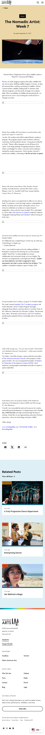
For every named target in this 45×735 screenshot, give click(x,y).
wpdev (17, 33)
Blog (3, 687)
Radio (26, 678)
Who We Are (6, 673)
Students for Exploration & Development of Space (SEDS (22, 362)
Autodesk (27, 215)
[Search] (37, 2)
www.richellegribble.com (10, 427)
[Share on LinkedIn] (18, 447)
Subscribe (22, 709)
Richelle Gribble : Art (29, 427)
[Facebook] (3, 728)
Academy (5, 656)
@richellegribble (7, 429)
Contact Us (5, 640)
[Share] (25, 447)
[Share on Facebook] (5, 447)
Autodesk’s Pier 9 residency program (26, 304)
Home (21, 720)
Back (6, 8)
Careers (4, 682)
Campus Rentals (7, 644)
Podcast (26, 673)
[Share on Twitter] (12, 447)
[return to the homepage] (10, 622)
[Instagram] (6, 728)
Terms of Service (6, 720)
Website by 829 (28, 720)
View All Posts (7, 476)
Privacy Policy (15, 720)
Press (4, 678)
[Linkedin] (13, 728)
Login (25, 687)
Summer (26, 656)
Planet (4, 82)
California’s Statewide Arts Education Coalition (19, 311)
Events (26, 682)
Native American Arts (9, 660)
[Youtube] (10, 728)
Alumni (23, 16)
